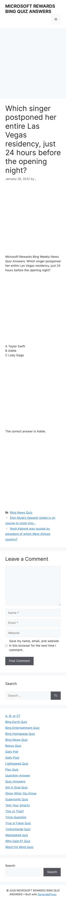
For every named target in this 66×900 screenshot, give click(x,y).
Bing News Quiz (21, 512)
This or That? (14, 811)
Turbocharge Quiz (17, 829)
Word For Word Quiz (19, 847)
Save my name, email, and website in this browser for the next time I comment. (34, 645)
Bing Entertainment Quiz (22, 728)
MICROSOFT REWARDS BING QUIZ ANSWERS (30, 9)
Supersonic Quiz (16, 799)
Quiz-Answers (15, 781)
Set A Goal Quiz (16, 787)
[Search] (56, 696)
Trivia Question (15, 817)
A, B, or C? (12, 716)
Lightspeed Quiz (16, 763)
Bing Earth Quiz (16, 722)
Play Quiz (11, 769)
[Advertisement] (33, 64)
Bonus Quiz (13, 745)
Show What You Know (20, 793)
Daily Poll (11, 751)
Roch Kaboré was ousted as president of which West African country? (27, 534)
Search (10, 865)
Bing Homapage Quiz (20, 734)
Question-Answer (17, 775)
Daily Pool (12, 757)
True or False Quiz (18, 823)
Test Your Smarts (17, 805)
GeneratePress (47, 894)
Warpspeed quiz (16, 835)
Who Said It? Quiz (17, 841)
